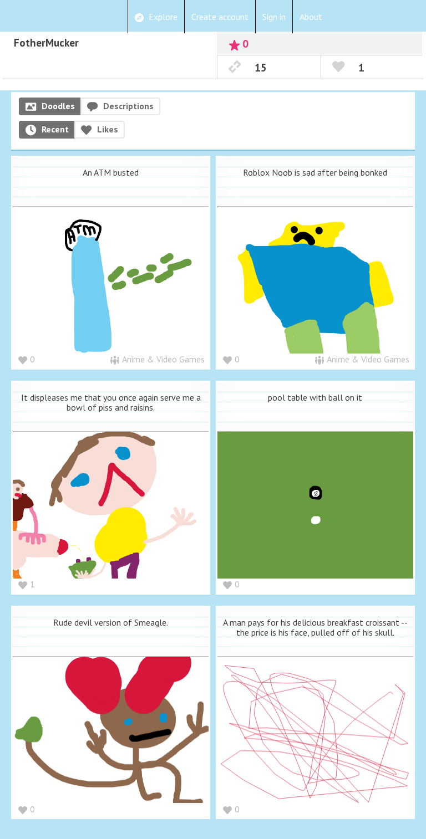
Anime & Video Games (163, 359)
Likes (107, 129)
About (311, 16)
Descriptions (128, 105)
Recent (55, 129)
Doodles (58, 105)
